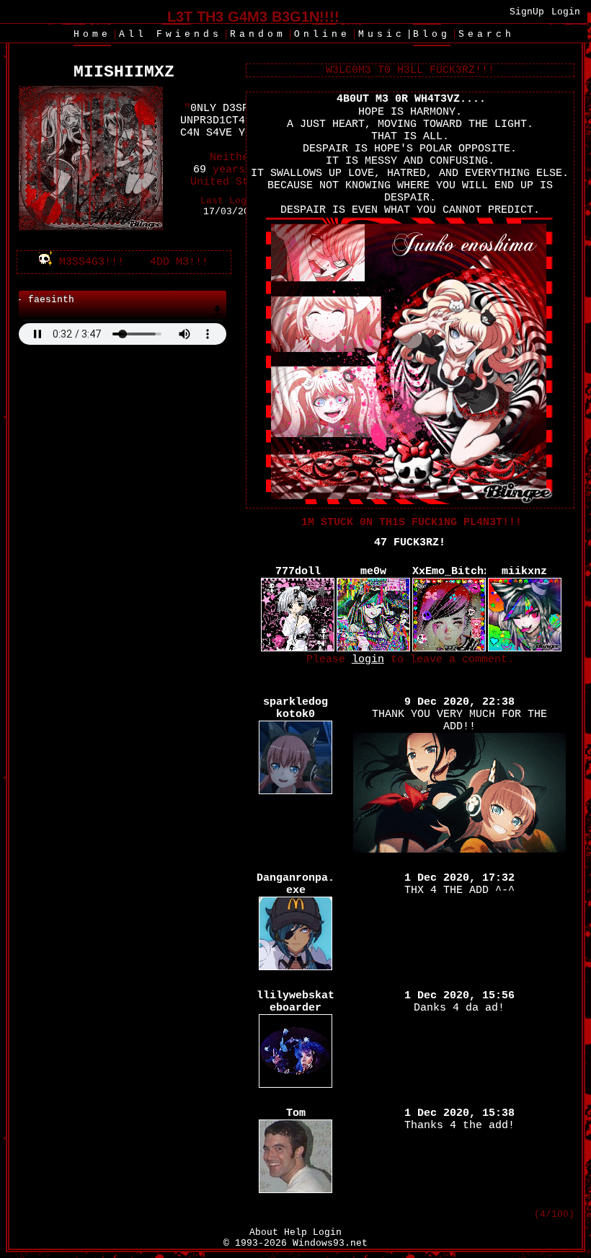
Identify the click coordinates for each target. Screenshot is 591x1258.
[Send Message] (78, 262)
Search (486, 34)
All (170, 34)
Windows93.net (330, 1243)
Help (295, 1232)
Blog (431, 34)
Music (381, 34)
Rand (258, 34)
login (368, 660)
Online (322, 34)
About (263, 1232)
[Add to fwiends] (168, 262)
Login (565, 11)
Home (92, 34)
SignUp (527, 11)
